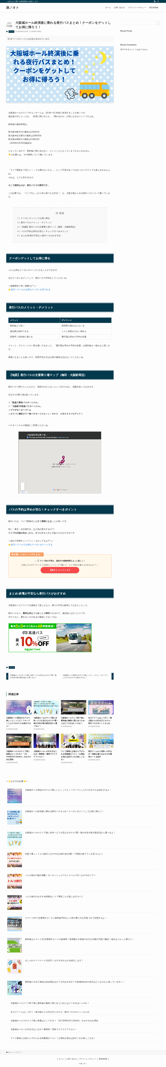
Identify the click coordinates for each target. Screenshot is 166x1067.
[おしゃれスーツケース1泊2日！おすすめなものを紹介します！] (14, 967)
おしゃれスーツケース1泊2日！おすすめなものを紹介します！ (54, 960)
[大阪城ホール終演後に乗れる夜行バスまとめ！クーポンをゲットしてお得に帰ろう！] (14, 817)
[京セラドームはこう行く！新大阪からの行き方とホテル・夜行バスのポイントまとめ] (14, 1031)
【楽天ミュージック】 (60, 570)
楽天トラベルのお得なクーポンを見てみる (30, 289)
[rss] (154, 1)
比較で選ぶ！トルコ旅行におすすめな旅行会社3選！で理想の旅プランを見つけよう (64, 854)
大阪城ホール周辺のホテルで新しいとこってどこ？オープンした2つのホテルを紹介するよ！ (68, 790)
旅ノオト (12, 7)
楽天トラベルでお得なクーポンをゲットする (31, 544)
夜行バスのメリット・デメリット (36, 222)
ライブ (11, 31)
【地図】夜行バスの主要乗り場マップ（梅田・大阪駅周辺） (49, 227)
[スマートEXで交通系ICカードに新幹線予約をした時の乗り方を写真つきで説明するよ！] (14, 924)
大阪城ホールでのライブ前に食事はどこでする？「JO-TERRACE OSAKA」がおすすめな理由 (69, 1046)
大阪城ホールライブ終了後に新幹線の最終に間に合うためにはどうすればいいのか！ (64, 1003)
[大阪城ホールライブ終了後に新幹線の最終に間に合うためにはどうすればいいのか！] (14, 1009)
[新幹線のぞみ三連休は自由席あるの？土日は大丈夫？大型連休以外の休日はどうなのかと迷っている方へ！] (14, 988)
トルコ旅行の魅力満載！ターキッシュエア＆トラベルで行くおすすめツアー (60, 875)
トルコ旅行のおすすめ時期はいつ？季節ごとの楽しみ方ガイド (54, 896)
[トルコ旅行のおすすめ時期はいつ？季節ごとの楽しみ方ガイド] (14, 903)
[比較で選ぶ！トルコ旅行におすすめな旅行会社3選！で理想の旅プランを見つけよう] (14, 860)
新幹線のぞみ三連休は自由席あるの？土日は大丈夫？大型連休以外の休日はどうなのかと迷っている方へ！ (75, 982)
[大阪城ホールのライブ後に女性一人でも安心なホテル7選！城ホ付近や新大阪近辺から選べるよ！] (14, 839)
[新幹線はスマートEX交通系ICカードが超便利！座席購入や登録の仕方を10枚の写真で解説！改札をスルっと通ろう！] (14, 945)
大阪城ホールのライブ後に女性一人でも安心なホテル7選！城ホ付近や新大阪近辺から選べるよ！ (70, 833)
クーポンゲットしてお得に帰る (35, 218)
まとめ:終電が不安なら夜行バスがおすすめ (41, 235)
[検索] (158, 1)
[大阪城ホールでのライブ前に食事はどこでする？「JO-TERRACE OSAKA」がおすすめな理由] (14, 1052)
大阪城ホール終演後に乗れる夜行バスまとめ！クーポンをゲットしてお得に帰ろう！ (64, 811)
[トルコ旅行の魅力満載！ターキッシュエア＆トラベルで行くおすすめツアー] (14, 881)
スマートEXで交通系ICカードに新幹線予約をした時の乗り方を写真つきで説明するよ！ (66, 918)
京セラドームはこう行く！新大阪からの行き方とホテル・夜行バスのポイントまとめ (64, 1024)
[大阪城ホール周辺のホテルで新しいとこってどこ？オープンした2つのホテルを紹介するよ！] (14, 796)
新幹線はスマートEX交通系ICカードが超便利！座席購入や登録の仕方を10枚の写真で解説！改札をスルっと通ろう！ (79, 939)
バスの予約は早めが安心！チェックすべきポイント (44, 231)
